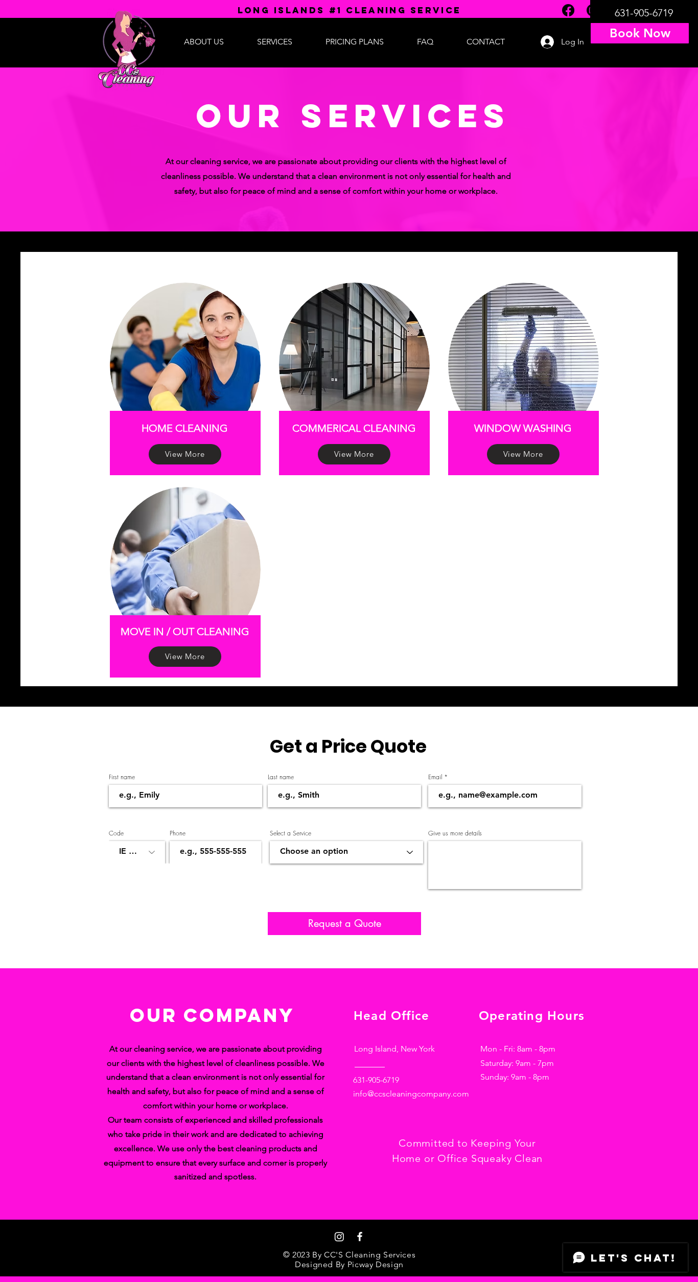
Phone (177, 833)
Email (435, 777)
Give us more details (455, 833)
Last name (281, 777)
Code (116, 833)
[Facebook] (360, 1236)
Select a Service (290, 833)
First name (122, 777)
